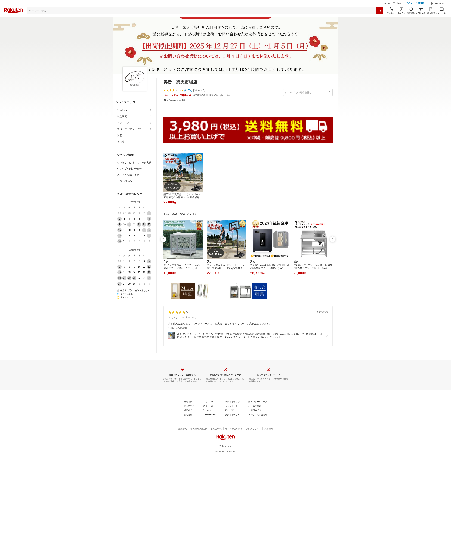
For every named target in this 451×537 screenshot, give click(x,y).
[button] (439, 3)
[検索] (379, 10)
